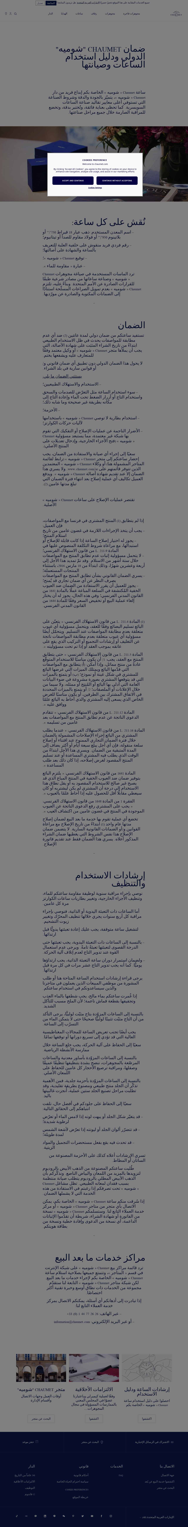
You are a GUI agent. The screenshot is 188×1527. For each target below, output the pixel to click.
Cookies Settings (95, 188)
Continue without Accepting (117, 181)
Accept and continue (73, 181)
